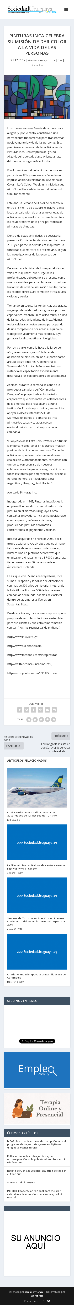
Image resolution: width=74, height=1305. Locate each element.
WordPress (37, 1295)
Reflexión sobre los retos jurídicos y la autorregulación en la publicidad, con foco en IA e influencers (36, 1159)
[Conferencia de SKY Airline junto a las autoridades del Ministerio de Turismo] (37, 788)
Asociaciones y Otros (41, 60)
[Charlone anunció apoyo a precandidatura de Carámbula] (37, 952)
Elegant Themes (34, 1291)
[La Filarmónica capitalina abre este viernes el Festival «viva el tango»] (37, 842)
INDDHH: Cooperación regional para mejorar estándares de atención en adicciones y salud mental (34, 1194)
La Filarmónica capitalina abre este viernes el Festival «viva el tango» (36, 867)
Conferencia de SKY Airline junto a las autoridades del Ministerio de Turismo (32, 814)
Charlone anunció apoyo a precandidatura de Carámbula (36, 976)
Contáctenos (31, 1301)
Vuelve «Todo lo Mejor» (21, 1182)
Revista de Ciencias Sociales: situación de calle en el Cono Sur (36, 1172)
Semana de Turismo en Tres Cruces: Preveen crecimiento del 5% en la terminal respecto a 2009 (36, 921)
